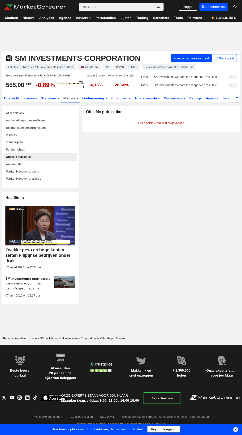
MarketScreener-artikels (22, 171)
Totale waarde (146, 98)
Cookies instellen (82, 416)
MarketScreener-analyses (23, 178)
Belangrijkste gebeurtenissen (26, 127)
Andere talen (14, 164)
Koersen (30, 98)
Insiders (11, 135)
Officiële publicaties (19, 157)
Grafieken (49, 98)
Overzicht (11, 98)
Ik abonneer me (214, 7)
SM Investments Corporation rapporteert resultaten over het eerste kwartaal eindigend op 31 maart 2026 (187, 85)
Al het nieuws (15, 113)
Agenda (212, 98)
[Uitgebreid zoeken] (158, 7)
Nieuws (69, 98)
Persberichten (15, 149)
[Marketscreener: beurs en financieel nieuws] (35, 6)
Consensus (173, 98)
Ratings (195, 98)
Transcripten (14, 142)
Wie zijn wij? (107, 416)
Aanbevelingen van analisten (25, 120)
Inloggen (188, 7)
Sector (228, 98)
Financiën (119, 98)
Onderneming (93, 98)
